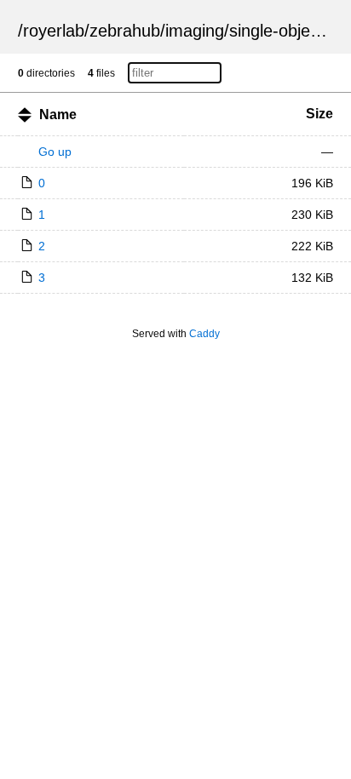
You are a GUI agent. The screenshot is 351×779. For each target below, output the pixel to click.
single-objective (287, 30)
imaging (194, 30)
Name (58, 114)
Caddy (204, 334)
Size (319, 113)
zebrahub (124, 30)
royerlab (53, 30)
